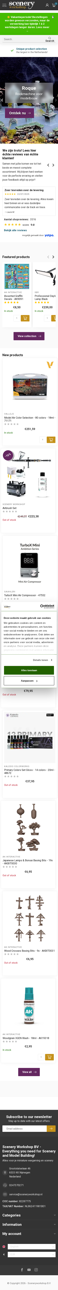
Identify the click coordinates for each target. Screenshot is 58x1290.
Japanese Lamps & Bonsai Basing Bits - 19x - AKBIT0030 (28, 862)
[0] (54, 5)
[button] (47, 5)
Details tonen (40, 660)
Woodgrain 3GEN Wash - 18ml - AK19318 (26, 1038)
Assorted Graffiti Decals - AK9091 (13, 297)
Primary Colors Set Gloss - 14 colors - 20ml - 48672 (29, 771)
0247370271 (16, 1185)
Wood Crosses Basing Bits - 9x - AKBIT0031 (29, 950)
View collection (27, 336)
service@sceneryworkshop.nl (25, 1194)
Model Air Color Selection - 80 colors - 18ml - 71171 (29, 419)
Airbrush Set (9, 508)
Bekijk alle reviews (15, 230)
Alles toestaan (29, 670)
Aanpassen (27, 680)
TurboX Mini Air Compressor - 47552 (24, 595)
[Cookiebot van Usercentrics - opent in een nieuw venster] (41, 607)
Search (49, 40)
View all (27, 1072)
